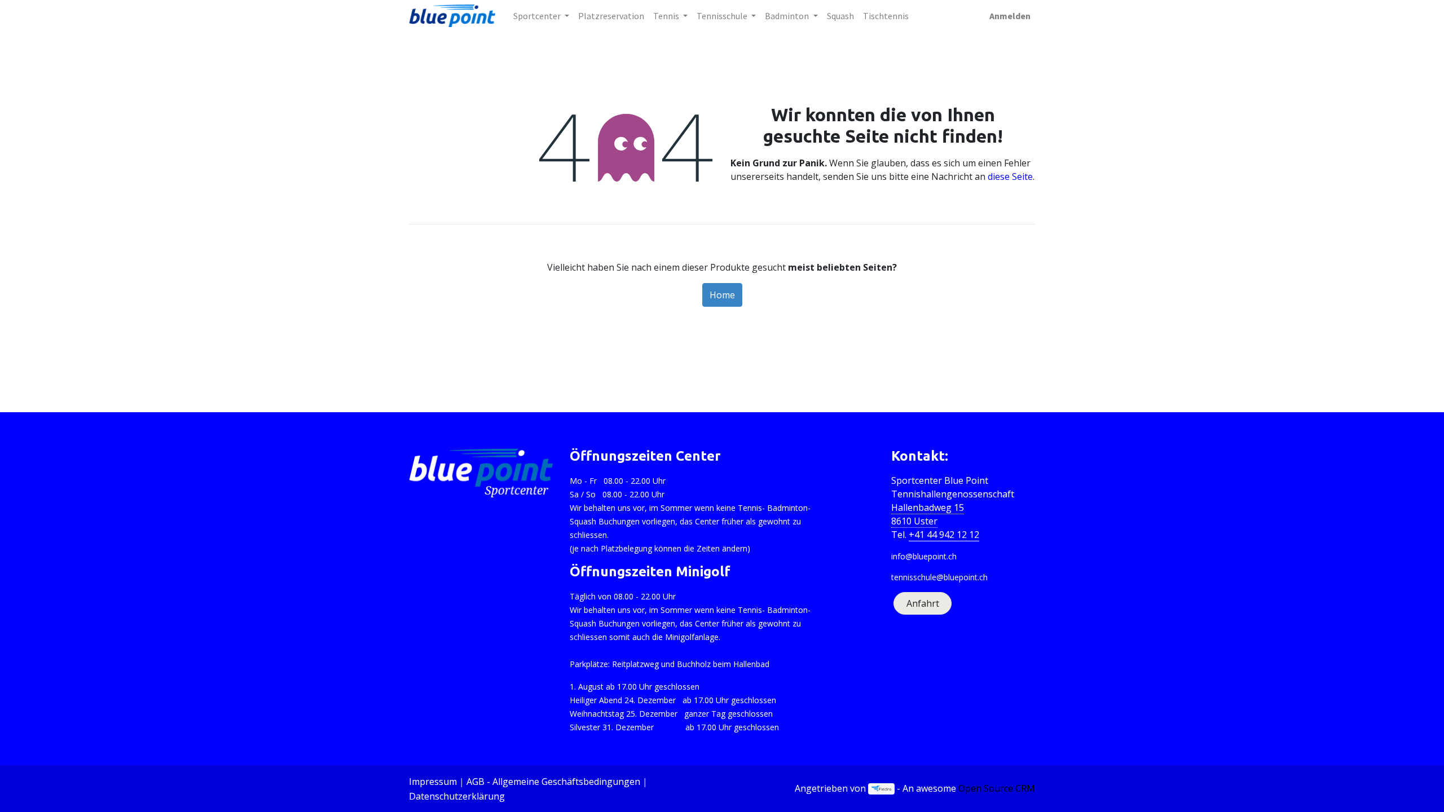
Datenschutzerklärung (457, 796)
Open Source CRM (996, 788)
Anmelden (1010, 15)
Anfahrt (922, 603)
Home (722, 295)
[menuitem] (611, 16)
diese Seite (1010, 176)
